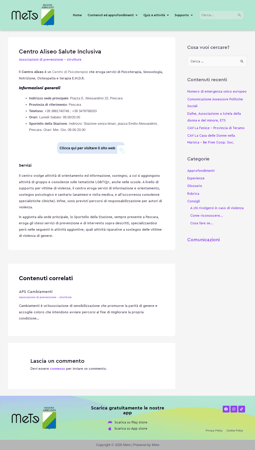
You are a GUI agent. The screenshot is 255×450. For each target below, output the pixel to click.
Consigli (193, 201)
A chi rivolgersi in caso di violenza (217, 208)
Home (77, 15)
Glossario (194, 186)
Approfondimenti (201, 170)
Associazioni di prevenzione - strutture (50, 59)
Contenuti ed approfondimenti (111, 15)
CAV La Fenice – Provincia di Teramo (216, 128)
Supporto (182, 15)
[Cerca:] (217, 61)
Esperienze (196, 178)
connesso (57, 368)
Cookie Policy (235, 430)
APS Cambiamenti (36, 292)
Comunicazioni (203, 239)
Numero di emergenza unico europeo (217, 91)
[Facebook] (226, 409)
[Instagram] (233, 409)
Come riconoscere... (206, 215)
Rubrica (193, 193)
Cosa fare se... (201, 223)
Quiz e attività (154, 15)
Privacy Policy (214, 430)
